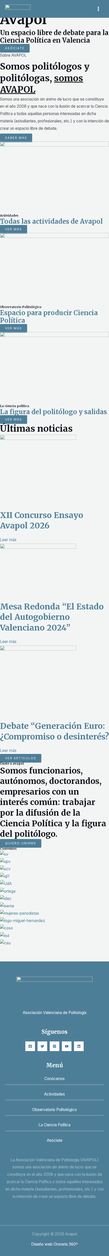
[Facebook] (30, 1046)
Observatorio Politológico (54, 1109)
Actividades (54, 1094)
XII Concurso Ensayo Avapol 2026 (41, 520)
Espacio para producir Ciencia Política (49, 317)
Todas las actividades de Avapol (51, 221)
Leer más (8, 539)
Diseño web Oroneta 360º (54, 1244)
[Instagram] (54, 1046)
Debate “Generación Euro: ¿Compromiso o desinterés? (54, 731)
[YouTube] (66, 1046)
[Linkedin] (79, 1046)
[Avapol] (17, 9)
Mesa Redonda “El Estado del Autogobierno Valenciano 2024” (52, 617)
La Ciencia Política (54, 1124)
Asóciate (54, 1140)
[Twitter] (42, 1046)
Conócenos (54, 1078)
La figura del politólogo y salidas (53, 412)
